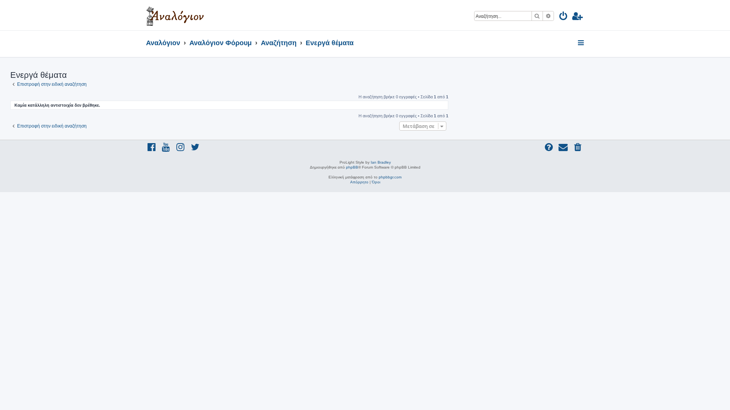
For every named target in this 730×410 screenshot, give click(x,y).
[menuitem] (564, 17)
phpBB (352, 167)
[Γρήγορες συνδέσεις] (581, 43)
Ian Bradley (381, 162)
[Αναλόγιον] (175, 15)
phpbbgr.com (390, 177)
